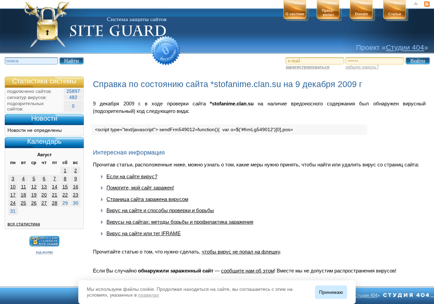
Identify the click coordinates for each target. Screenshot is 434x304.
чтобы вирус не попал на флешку (241, 252)
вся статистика (23, 223)
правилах (148, 295)
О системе (294, 14)
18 (23, 195)
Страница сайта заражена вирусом (147, 199)
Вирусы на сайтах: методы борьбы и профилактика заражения (179, 222)
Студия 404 (365, 295)
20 (44, 195)
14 (54, 186)
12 (34, 186)
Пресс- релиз (328, 12)
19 (34, 195)
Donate (361, 14)
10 (13, 186)
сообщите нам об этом (247, 270)
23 (75, 195)
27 (44, 203)
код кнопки (44, 252)
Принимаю (331, 292)
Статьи (394, 14)
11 (23, 186)
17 (13, 195)
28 (54, 203)
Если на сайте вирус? (131, 176)
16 (75, 186)
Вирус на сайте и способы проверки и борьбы (160, 210)
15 (65, 186)
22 (65, 195)
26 (34, 203)
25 (23, 203)
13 (44, 186)
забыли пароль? (362, 66)
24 (13, 203)
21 (54, 195)
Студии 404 (405, 47)
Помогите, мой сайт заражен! (140, 187)
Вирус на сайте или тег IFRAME (143, 233)
